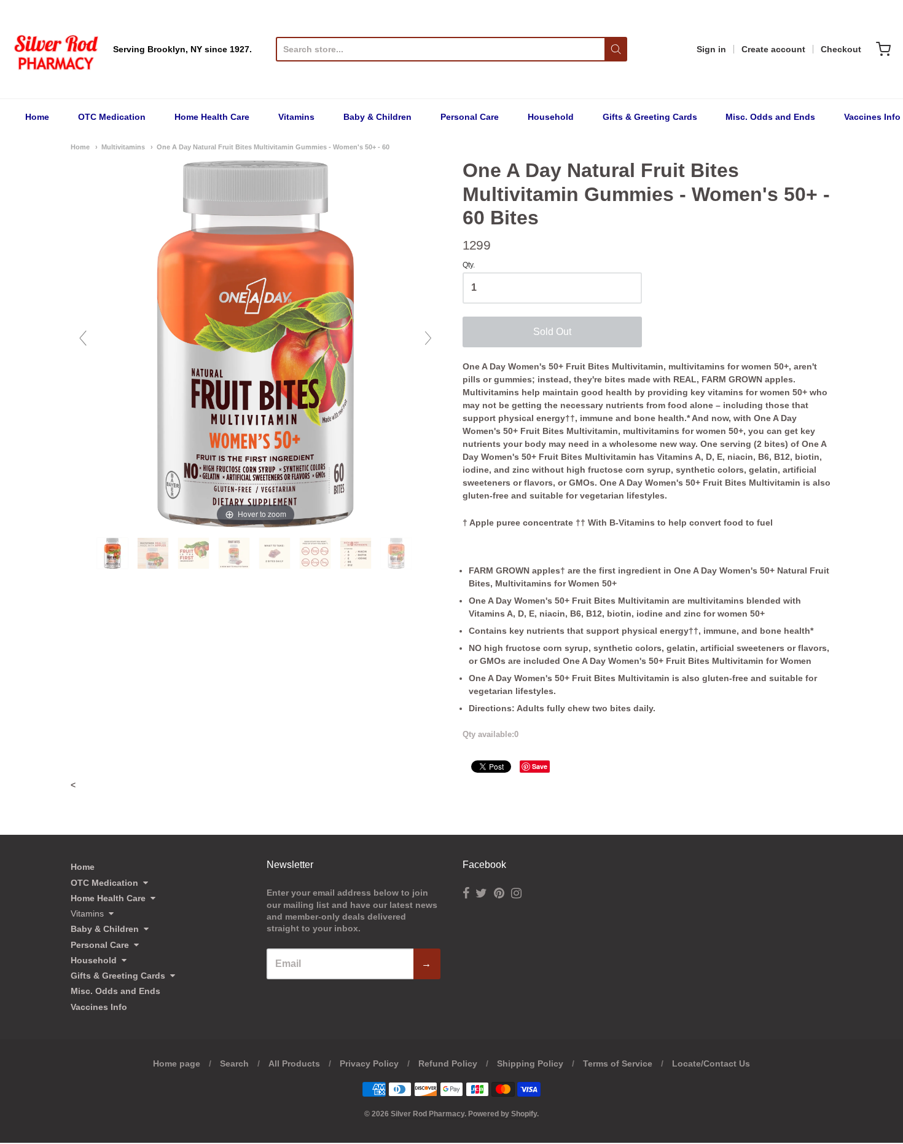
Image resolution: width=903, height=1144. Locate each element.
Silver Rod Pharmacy (427, 1114)
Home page (176, 1063)
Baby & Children (377, 117)
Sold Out (552, 331)
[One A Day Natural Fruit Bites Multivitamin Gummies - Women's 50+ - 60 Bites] (113, 553)
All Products (294, 1063)
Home (37, 117)
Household (551, 117)
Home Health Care (211, 117)
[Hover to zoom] (255, 343)
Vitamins (296, 117)
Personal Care (469, 117)
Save (539, 766)
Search (234, 1063)
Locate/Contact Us (711, 1063)
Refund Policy (447, 1063)
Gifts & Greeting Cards (650, 117)
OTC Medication (112, 117)
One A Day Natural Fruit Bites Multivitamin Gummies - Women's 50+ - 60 (273, 147)
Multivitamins (123, 147)
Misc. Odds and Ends (770, 117)
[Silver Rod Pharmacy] (55, 49)
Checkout (841, 49)
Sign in (711, 49)
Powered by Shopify (502, 1114)
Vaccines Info (872, 117)
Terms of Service (617, 1063)
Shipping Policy (530, 1063)
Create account (773, 49)
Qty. (469, 265)
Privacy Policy (369, 1063)
